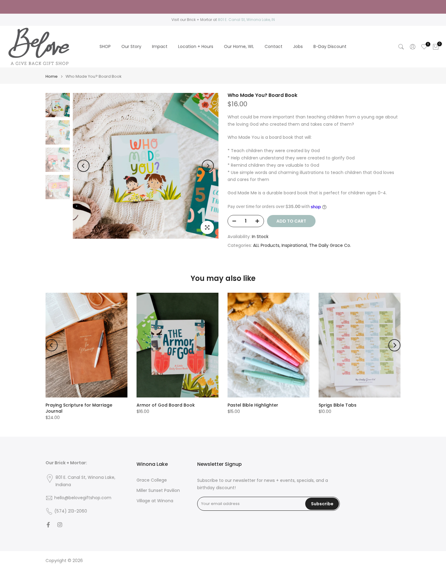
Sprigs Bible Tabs (337, 405)
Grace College (152, 480)
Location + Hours (195, 46)
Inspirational (294, 245)
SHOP (105, 46)
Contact (273, 46)
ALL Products (266, 245)
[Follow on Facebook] (48, 524)
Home (52, 76)
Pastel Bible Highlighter (253, 405)
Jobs (298, 46)
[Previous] (83, 166)
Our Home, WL (239, 46)
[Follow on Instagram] (60, 524)
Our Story (131, 46)
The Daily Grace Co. (330, 245)
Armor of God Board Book (166, 405)
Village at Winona (155, 501)
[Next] (208, 166)
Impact (159, 46)
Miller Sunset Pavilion (158, 490)
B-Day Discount (329, 46)
